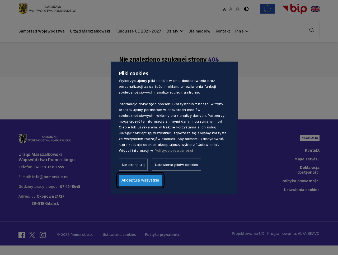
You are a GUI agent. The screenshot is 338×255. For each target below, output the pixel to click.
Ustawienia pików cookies (176, 164)
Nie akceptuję (133, 164)
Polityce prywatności (173, 150)
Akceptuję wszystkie (140, 179)
